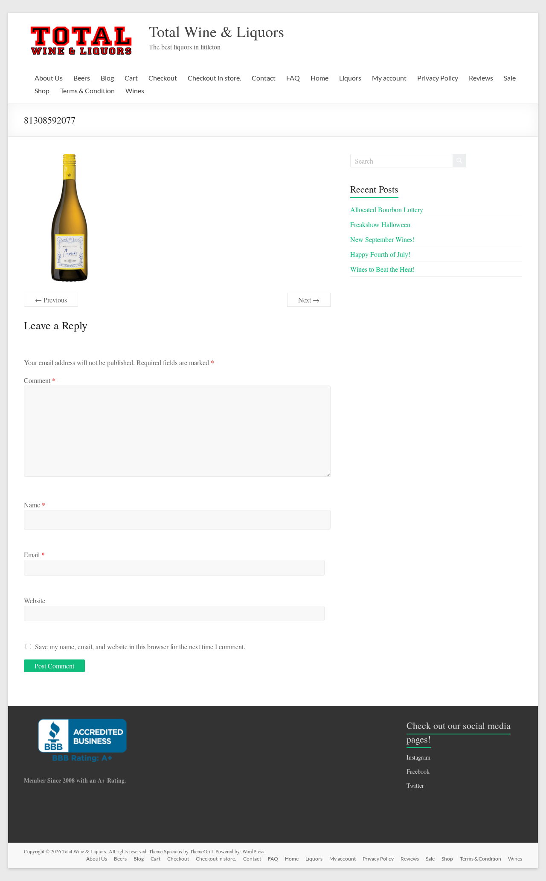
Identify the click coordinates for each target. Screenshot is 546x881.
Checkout (162, 78)
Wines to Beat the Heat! (382, 269)
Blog (107, 78)
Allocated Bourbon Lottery (386, 209)
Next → (308, 299)
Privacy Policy (437, 78)
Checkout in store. (214, 78)
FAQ (293, 78)
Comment (39, 380)
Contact (264, 78)
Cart (131, 78)
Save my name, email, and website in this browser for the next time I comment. (140, 646)
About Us (49, 78)
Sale (510, 78)
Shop (42, 90)
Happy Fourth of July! (380, 254)
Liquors (350, 78)
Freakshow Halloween (380, 224)
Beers (81, 78)
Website (34, 600)
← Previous (51, 299)
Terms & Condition (87, 90)
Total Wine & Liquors (216, 31)
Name (34, 504)
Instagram (418, 757)
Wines (134, 90)
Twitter (415, 785)
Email (34, 554)
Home (319, 78)
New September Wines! (382, 239)
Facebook (418, 771)
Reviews (481, 78)
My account (389, 78)
